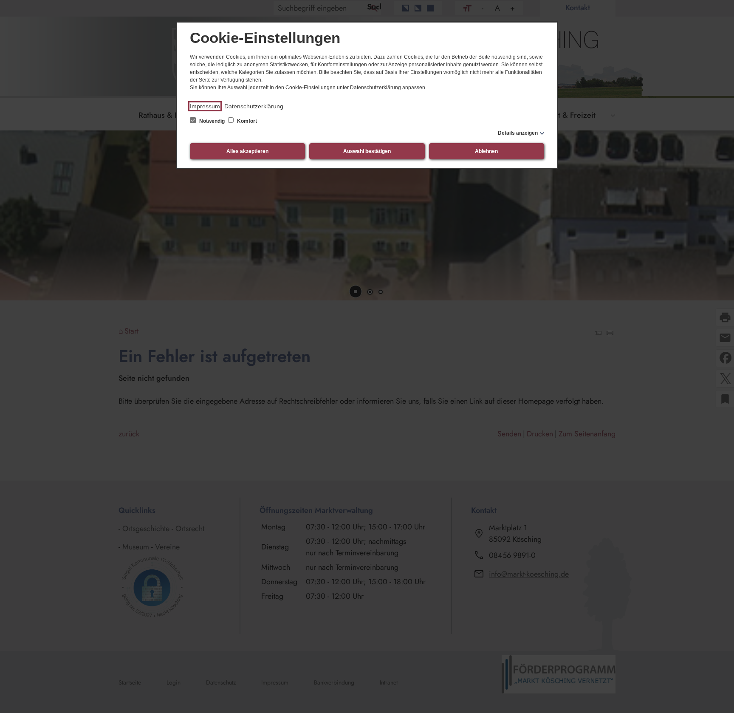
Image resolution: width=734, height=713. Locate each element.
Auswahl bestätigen (367, 151)
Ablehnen (486, 151)
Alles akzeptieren (247, 151)
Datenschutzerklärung (253, 106)
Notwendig (212, 121)
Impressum (205, 106)
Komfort (246, 121)
